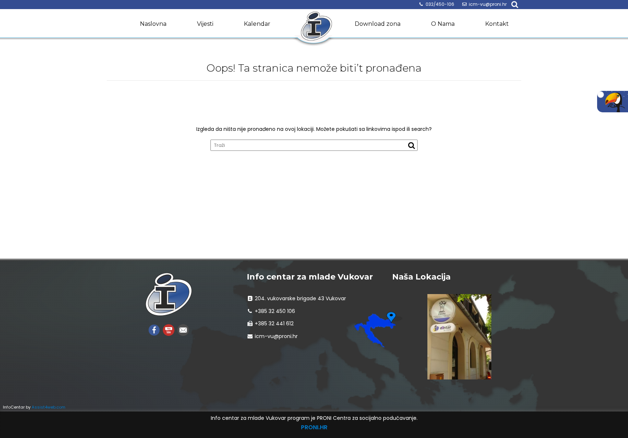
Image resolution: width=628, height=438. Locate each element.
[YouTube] (168, 329)
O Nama (443, 23)
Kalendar (257, 23)
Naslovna (153, 23)
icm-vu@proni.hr (488, 4)
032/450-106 (440, 4)
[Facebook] (154, 329)
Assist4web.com (48, 407)
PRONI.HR (314, 427)
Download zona (377, 23)
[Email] (183, 329)
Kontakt (497, 23)
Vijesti (205, 23)
